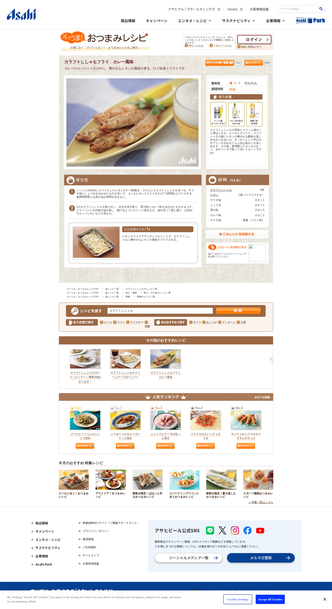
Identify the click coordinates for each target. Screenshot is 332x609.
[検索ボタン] (322, 9)
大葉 (243, 322)
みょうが (211, 322)
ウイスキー (137, 322)
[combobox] (298, 9)
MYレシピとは (196, 45)
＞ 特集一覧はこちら (260, 502)
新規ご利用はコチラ (251, 46)
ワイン (121, 322)
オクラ (197, 322)
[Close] (325, 599)
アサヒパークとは (222, 45)
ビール (108, 322)
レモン (214, 194)
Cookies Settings (237, 599)
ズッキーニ (229, 322)
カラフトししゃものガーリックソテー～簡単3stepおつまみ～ (85, 377)
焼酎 (147, 326)
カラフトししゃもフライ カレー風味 (167, 375)
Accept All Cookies (270, 599)
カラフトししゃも (221, 189)
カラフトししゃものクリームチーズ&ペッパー (125, 375)
